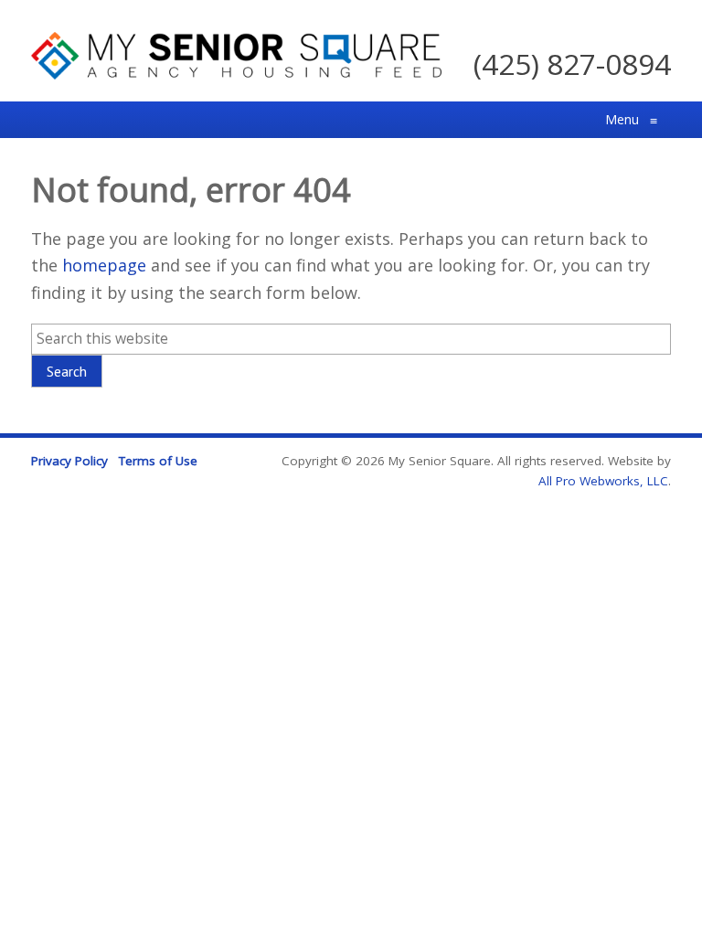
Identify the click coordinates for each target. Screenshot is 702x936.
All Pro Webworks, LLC (603, 481)
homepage (104, 265)
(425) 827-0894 (572, 63)
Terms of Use (158, 460)
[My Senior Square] (236, 73)
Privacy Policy (69, 460)
